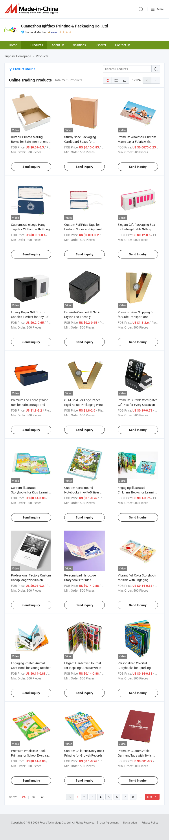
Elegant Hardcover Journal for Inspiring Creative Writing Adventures (83, 667)
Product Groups (24, 69)
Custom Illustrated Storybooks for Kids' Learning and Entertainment (31, 492)
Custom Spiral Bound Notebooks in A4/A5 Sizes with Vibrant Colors (81, 492)
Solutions (79, 45)
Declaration (130, 822)
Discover (100, 45)
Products (36, 45)
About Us (58, 45)
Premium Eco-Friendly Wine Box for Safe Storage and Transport (29, 404)
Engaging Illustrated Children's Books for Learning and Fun (137, 492)
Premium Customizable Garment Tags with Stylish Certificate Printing (135, 755)
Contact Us (122, 45)
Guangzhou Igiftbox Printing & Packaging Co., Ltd (64, 26)
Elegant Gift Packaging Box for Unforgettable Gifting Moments (136, 229)
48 (42, 797)
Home (13, 45)
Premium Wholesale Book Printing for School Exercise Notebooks (29, 755)
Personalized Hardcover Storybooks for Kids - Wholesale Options (80, 580)
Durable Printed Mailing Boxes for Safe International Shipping (30, 141)
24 (24, 797)
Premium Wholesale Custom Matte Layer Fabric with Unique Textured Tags (137, 141)
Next (150, 797)
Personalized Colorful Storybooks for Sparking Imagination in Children (134, 667)
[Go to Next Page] (155, 80)
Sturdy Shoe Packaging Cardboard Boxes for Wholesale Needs (80, 141)
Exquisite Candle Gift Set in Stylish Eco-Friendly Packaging (82, 316)
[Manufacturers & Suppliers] (32, 9)
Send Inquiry (31, 166)
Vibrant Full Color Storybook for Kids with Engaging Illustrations (137, 580)
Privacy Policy (149, 822)
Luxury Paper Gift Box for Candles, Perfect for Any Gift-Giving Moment (30, 316)
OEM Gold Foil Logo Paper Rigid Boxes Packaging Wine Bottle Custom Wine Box (83, 404)
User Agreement (109, 822)
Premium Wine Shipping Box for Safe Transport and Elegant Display (137, 316)
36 (33, 797)
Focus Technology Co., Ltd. (56, 822)
